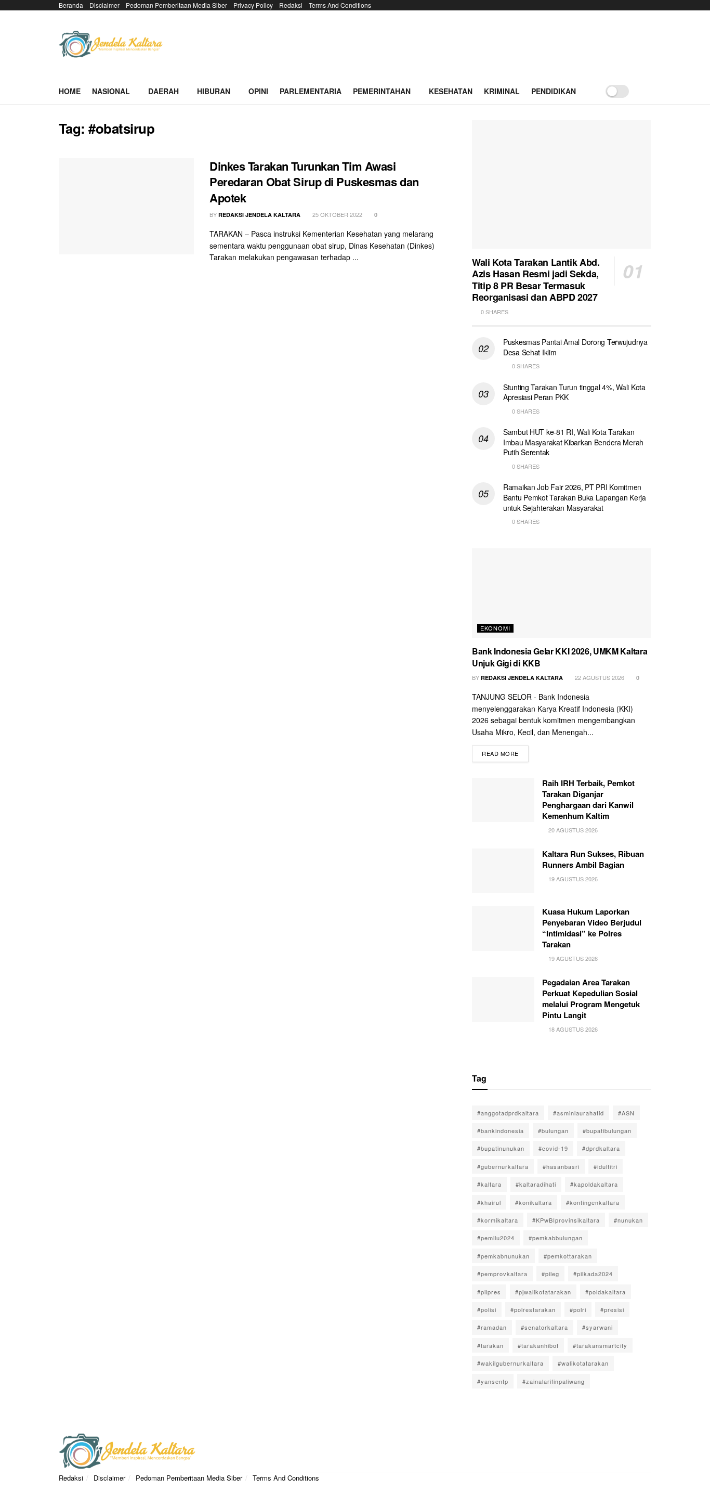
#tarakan (490, 1345)
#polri (578, 1309)
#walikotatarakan (583, 1363)
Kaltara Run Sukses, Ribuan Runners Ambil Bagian (593, 859)
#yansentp (492, 1381)
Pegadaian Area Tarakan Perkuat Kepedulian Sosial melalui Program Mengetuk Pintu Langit (591, 998)
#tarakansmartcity (600, 1345)
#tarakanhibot (538, 1345)
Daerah (163, 91)
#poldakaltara (605, 1292)
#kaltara (489, 1184)
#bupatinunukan (500, 1148)
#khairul (489, 1202)
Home (70, 91)
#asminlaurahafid (578, 1113)
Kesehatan (450, 91)
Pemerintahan (382, 91)
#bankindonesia (500, 1130)
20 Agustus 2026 (572, 830)
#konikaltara (533, 1202)
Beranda (71, 5)
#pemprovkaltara (502, 1273)
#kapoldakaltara (594, 1184)
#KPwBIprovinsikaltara (566, 1220)
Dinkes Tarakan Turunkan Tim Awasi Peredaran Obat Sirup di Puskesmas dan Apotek (314, 182)
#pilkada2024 (593, 1273)
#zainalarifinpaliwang (553, 1381)
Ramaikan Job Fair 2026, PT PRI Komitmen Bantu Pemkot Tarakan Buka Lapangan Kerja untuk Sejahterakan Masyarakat (574, 497)
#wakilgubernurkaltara (510, 1363)
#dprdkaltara (601, 1148)
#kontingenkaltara (593, 1202)
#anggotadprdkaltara (508, 1113)
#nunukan (628, 1220)
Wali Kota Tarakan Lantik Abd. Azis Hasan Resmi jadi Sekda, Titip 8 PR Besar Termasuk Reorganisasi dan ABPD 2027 (536, 279)
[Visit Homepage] (111, 44)
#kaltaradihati (536, 1184)
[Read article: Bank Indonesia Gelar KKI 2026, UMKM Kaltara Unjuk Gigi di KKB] (561, 593)
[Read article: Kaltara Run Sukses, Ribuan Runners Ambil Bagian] (503, 871)
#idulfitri (605, 1166)
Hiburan (213, 91)
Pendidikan (553, 91)
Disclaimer (104, 5)
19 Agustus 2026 (572, 879)
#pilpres (489, 1292)
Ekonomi (495, 628)
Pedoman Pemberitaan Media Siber (176, 5)
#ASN (626, 1113)
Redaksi (291, 5)
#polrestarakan (533, 1309)
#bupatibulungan (607, 1130)
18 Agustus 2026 (572, 1029)
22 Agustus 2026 (598, 677)
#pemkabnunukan (503, 1256)
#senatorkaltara (544, 1327)
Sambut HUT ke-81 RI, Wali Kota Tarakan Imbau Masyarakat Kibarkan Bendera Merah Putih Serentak (573, 442)
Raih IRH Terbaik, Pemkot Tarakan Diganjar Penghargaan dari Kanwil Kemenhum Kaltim (588, 799)
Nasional (111, 91)
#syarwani (597, 1327)
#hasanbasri (561, 1166)
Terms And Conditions (340, 5)
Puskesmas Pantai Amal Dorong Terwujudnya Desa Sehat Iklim (575, 347)
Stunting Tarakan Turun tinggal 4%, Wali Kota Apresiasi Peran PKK (574, 392)
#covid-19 (553, 1148)
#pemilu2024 (496, 1237)
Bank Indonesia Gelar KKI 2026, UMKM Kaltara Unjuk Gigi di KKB (559, 657)
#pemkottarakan (568, 1256)
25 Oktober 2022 (336, 214)
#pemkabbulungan (556, 1237)
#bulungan (553, 1130)
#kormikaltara (497, 1220)
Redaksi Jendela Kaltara (259, 214)
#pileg (550, 1273)
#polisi (486, 1309)
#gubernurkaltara (503, 1166)
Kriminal (502, 91)
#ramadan (492, 1327)
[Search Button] (647, 91)
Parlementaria (310, 91)
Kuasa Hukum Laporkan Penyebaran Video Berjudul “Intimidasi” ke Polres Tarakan (591, 928)
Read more (505, 751)
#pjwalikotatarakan (543, 1292)
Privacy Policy (253, 5)
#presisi (612, 1309)
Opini (258, 91)
